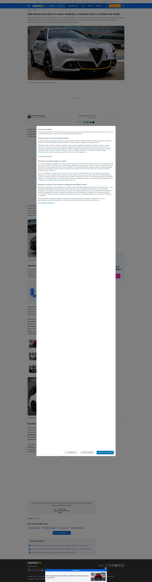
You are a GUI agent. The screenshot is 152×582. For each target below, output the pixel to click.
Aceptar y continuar (105, 452)
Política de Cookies (60, 150)
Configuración (87, 452)
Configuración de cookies (45, 152)
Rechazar (71, 452)
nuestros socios (64, 173)
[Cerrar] (106, 568)
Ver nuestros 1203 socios (46, 203)
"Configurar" (41, 180)
